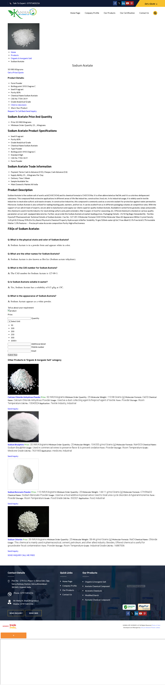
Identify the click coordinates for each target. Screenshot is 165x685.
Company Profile (92, 13)
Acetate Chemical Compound (97, 586)
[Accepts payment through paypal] (144, 609)
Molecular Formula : (136, 397)
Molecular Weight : (108, 397)
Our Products (109, 13)
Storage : (128, 447)
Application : (58, 403)
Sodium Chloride (15, 539)
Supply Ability (17, 175)
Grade (13, 142)
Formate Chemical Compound (97, 600)
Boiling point (16, 152)
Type (13, 148)
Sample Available (18, 181)
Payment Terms (17, 172)
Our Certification (127, 13)
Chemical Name (17, 145)
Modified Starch (92, 595)
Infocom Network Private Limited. (150, 627)
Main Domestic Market (21, 184)
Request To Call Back (17, 111)
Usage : (83, 400)
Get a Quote (150, 3)
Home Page (75, 13)
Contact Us (144, 13)
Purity (13, 139)
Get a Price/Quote (16, 72)
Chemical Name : (28, 495)
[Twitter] (119, 4)
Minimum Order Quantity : (77, 397)
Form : (123, 400)
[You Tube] (127, 4)
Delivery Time (17, 178)
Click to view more (18, 105)
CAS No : (30, 403)
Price (13, 122)
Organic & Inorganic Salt (95, 582)
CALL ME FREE (28, 555)
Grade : (53, 498)
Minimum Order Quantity (21, 125)
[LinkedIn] (123, 4)
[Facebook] (115, 4)
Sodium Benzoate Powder (19, 492)
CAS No (14, 158)
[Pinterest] (132, 4)
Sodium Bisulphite (16, 444)
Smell (13, 136)
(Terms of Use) (156, 625)
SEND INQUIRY (14, 555)
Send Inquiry (31, 111)
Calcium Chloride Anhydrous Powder (24, 397)
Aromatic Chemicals (93, 591)
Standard (15, 155)
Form (13, 161)
